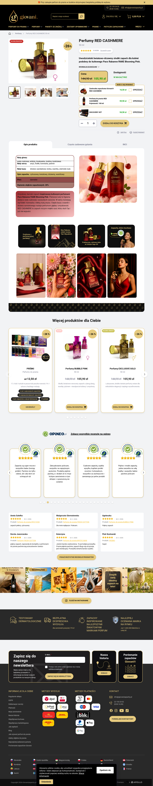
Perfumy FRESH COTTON (26, 540)
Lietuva (16, 769)
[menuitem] (18, 26)
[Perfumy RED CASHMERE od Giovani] (31, 275)
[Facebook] (111, 710)
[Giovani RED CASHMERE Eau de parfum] (61, 275)
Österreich (130, 760)
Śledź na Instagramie (78, 600)
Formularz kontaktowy (122, 719)
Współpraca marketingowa (18, 723)
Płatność (11, 708)
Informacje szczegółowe (88, 67)
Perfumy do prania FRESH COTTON (76, 522)
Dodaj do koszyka (113, 123)
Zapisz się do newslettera (59, 676)
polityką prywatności (55, 669)
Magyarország (64, 760)
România (17, 764)
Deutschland (108, 760)
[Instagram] (116, 710)
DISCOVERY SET (95, 112)
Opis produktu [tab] (30, 144)
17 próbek (44, 399)
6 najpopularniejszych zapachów (30, 395)
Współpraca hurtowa (16, 719)
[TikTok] (127, 710)
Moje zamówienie (14, 712)
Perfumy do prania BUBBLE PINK (121, 522)
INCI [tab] (125, 144)
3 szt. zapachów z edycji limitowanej (25, 399)
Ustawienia (46, 782)
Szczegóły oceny (105, 50)
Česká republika (42, 760)
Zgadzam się (105, 770)
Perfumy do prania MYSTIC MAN (75, 540)
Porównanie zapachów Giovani (20, 746)
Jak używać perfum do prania (19, 734)
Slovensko (17, 760)
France (128, 769)
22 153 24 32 (119, 703)
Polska (83, 760)
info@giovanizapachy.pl (123, 697)
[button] (67, 417)
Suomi (16, 773)
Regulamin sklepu (15, 696)
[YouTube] (121, 710)
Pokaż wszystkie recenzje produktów (77, 557)
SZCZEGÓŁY (30, 407)
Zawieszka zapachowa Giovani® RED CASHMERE (101, 90)
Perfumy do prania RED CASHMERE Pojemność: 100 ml (98, 101)
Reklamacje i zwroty (15, 704)
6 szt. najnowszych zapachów (30, 391)
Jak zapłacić (13, 727)
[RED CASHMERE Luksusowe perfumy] (122, 275)
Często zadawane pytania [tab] (80, 144)
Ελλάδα (129, 764)
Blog (10, 731)
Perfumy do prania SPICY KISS (28, 522)
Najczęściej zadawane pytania (19, 742)
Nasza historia (13, 715)
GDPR (10, 700)
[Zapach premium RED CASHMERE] (91, 275)
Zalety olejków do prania (17, 738)
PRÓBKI (112, 540)
